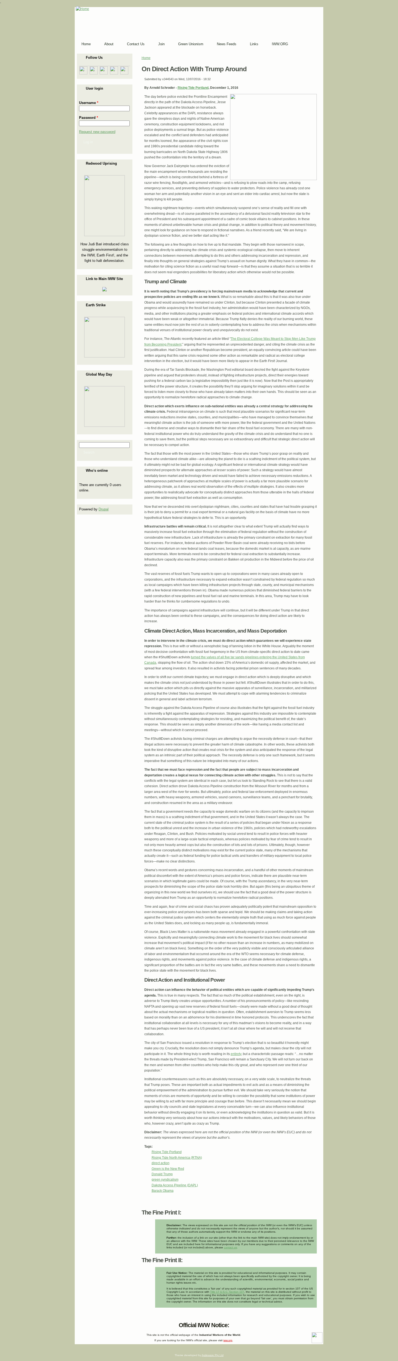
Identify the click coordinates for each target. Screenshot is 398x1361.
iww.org (227, 1340)
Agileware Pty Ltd (213, 1355)
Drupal (104, 509)
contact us (230, 1247)
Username (88, 103)
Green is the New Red (168, 1169)
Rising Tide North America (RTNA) (177, 1158)
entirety (236, 1054)
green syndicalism (165, 1179)
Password (88, 118)
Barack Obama (163, 1191)
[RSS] (80, 1324)
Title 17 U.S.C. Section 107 (227, 1291)
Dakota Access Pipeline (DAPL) (175, 1185)
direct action (160, 1163)
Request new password (97, 132)
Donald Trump (162, 1174)
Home (146, 58)
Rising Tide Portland (193, 88)
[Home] (82, 9)
